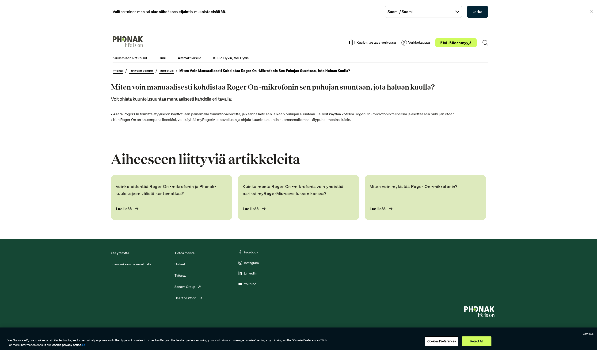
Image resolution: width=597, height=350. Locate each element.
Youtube (250, 284)
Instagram (251, 263)
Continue (588, 334)
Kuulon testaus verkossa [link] (376, 42)
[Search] (485, 42)
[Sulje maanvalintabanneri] (591, 11)
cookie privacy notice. (67, 345)
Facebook (251, 252)
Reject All (476, 341)
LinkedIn (250, 273)
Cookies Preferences (441, 341)
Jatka (477, 11)
